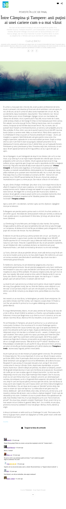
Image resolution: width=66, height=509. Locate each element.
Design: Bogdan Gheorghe (39, 490)
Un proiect (26, 490)
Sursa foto (5, 421)
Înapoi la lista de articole (35, 428)
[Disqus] (33, 458)
